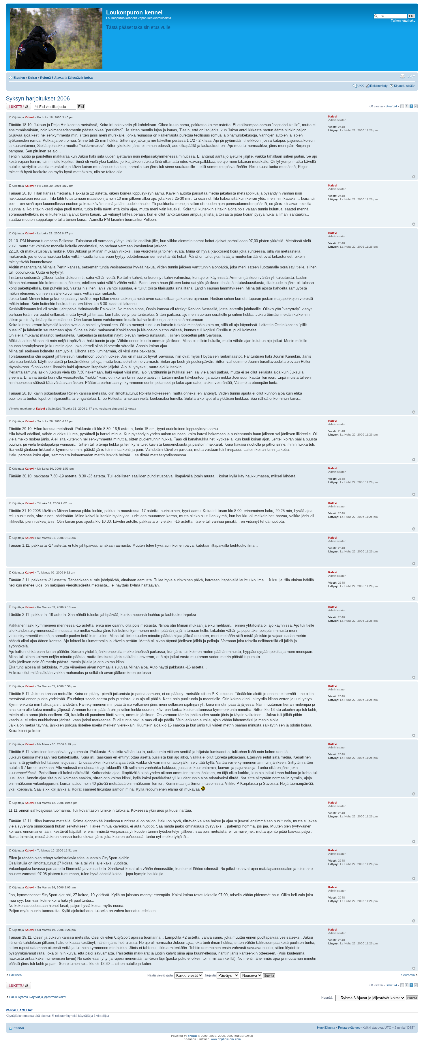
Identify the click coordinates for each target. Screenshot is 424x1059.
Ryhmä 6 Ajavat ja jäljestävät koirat (66, 77)
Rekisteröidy (379, 85)
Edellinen (15, 975)
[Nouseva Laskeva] (258, 975)
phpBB (192, 1035)
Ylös (413, 176)
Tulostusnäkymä (402, 76)
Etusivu (19, 77)
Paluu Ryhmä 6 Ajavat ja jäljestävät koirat (37, 997)
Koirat (32, 77)
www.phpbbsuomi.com (226, 1039)
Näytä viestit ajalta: (161, 975)
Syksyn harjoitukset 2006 (38, 98)
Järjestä (211, 975)
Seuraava (408, 975)
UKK (360, 85)
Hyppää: (327, 997)
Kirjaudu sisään (404, 85)
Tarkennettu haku (403, 20)
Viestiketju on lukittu (15, 106)
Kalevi (29, 117)
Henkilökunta (326, 1027)
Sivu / (391, 106)
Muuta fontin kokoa (411, 76)
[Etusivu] (56, 37)
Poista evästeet (349, 1027)
